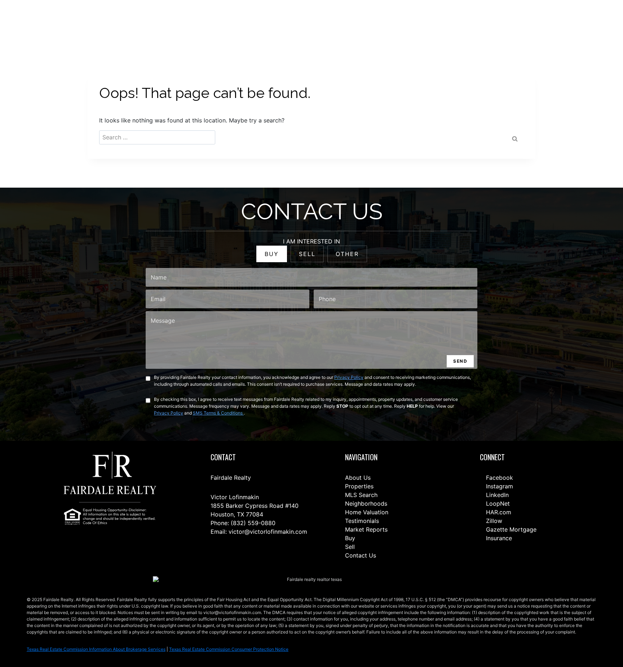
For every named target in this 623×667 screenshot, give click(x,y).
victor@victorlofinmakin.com (268, 531)
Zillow (493, 520)
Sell (350, 546)
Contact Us (305, 22)
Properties (359, 486)
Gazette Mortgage (510, 529)
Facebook (498, 477)
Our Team (428, 22)
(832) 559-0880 (253, 523)
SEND (460, 361)
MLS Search (361, 494)
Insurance (498, 538)
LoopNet (497, 503)
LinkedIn (496, 494)
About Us (358, 477)
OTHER (347, 254)
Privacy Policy (348, 377)
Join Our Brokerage (519, 22)
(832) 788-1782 (582, 22)
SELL (307, 254)
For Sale (362, 22)
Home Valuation (366, 512)
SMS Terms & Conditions (218, 413)
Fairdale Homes (468, 22)
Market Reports (366, 529)
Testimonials (362, 520)
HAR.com (497, 512)
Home (336, 22)
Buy (350, 538)
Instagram (498, 486)
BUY (272, 254)
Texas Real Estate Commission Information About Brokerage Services (96, 649)
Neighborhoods (366, 503)
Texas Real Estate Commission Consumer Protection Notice (228, 649)
